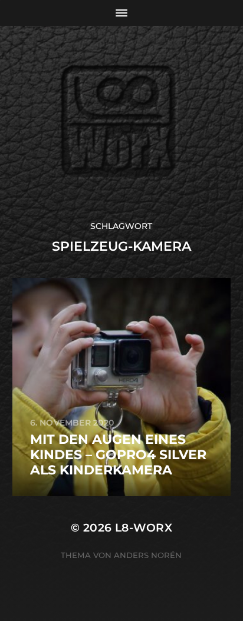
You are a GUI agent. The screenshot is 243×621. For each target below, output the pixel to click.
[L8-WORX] (122, 123)
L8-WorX (143, 527)
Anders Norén (148, 555)
